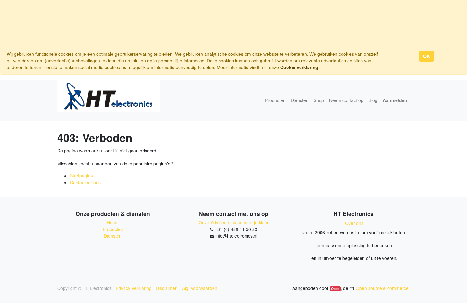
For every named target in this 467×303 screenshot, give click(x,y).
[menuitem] (275, 100)
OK (426, 56)
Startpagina (81, 175)
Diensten (113, 236)
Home (113, 222)
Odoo (335, 288)
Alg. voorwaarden (199, 288)
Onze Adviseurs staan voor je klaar (234, 222)
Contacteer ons (85, 182)
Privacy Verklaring (134, 288)
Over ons (354, 223)
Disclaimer (167, 288)
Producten (113, 229)
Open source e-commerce (382, 288)
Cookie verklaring (299, 67)
